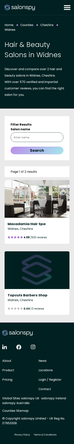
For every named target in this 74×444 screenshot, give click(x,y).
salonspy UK (30, 398)
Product (8, 370)
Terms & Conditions (45, 434)
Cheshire (47, 25)
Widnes (10, 30)
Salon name (20, 129)
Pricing (7, 379)
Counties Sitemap (15, 411)
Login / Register (50, 379)
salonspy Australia (15, 403)
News (42, 361)
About (6, 361)
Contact (45, 389)
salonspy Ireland (53, 398)
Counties (26, 25)
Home (9, 25)
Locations (46, 370)
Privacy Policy (22, 434)
